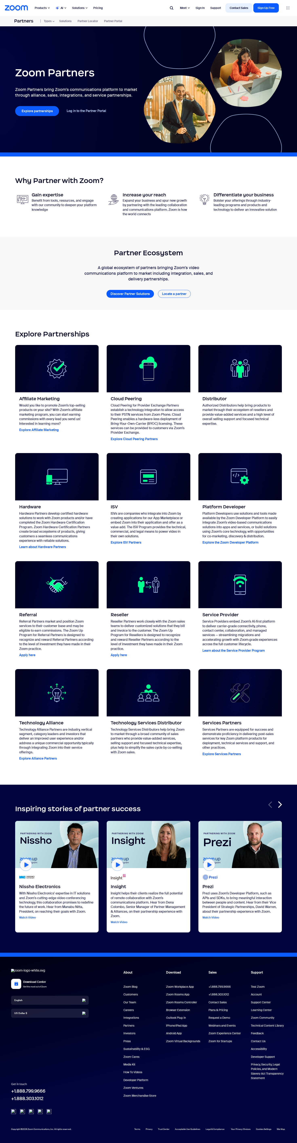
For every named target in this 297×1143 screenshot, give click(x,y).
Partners (23, 21)
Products (41, 8)
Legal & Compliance (215, 1129)
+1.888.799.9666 (28, 1091)
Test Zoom (258, 987)
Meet (183, 8)
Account (256, 994)
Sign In (200, 8)
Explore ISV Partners (126, 542)
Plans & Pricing (218, 1010)
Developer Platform (135, 1080)
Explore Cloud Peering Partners (134, 439)
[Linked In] (13, 1113)
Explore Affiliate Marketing (39, 430)
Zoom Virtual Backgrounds (183, 1041)
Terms (137, 1129)
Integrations (131, 1018)
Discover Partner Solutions (130, 294)
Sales (213, 972)
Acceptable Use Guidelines (187, 1129)
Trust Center (164, 1129)
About (127, 972)
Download (173, 972)
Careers (128, 1010)
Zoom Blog (130, 987)
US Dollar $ (20, 1013)
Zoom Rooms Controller (181, 1002)
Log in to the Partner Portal (86, 111)
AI (62, 8)
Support (215, 8)
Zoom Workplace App (180, 987)
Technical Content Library (267, 1025)
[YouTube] (31, 1113)
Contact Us (258, 1041)
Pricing (98, 8)
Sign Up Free (266, 8)
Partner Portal (113, 21)
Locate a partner (174, 294)
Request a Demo (219, 1018)
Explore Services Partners (221, 754)
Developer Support (263, 1057)
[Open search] (171, 8)
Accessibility (259, 1049)
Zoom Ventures (133, 1088)
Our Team (129, 1002)
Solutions (78, 8)
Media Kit (129, 1064)
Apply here (27, 655)
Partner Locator (88, 21)
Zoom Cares (131, 1057)
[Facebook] (40, 1113)
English (18, 1000)
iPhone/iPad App (176, 1025)
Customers (130, 994)
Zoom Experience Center (225, 1033)
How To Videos (132, 1072)
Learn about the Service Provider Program (233, 650)
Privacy (149, 1129)
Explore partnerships (37, 111)
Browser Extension (178, 1010)
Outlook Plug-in (176, 1018)
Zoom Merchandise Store (139, 1095)
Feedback (257, 1033)
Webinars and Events (222, 1025)
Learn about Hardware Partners (42, 547)
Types (48, 21)
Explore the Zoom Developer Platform (230, 542)
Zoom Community (262, 1018)
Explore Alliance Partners (38, 758)
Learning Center (261, 1010)
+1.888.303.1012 (27, 1098)
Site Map (281, 1128)
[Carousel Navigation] (280, 805)
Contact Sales (239, 8)
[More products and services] (288, 8)
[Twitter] (22, 1113)
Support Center (261, 1002)
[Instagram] (49, 1113)
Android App (174, 1033)
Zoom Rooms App (177, 994)
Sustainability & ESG (136, 1049)
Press (127, 1041)
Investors (129, 1033)
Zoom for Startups (220, 1041)
